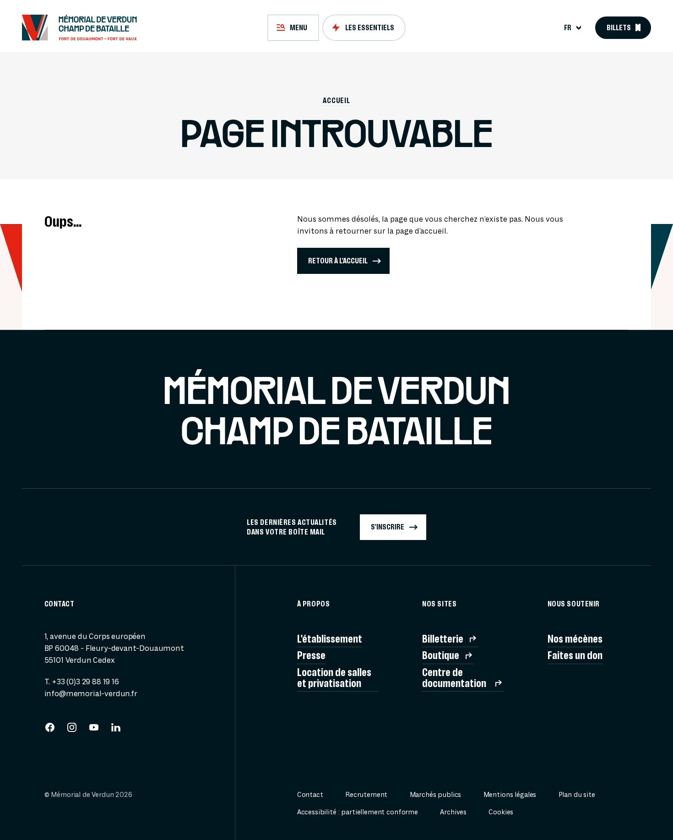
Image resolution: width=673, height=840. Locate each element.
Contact (310, 795)
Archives (453, 812)
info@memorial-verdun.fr (90, 693)
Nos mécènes (575, 639)
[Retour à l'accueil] (84, 27)
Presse (311, 655)
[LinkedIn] (115, 730)
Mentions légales (510, 795)
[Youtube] (93, 730)
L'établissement (329, 639)
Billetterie (442, 639)
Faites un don (575, 655)
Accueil (336, 100)
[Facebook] (49, 730)
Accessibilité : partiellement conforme (357, 812)
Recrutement (366, 795)
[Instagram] (71, 730)
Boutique (440, 655)
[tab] (293, 27)
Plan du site (577, 795)
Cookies (500, 812)
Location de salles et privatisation (334, 677)
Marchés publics (435, 795)
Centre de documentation (454, 677)
